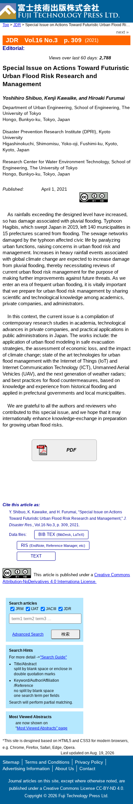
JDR (17, 25)
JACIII (51, 609)
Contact (87, 768)
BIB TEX (61, 534)
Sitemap (11, 762)
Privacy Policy (89, 762)
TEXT (36, 556)
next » (122, 32)
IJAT (34, 609)
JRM (19, 609)
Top (6, 25)
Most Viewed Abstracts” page (42, 728)
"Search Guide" (53, 657)
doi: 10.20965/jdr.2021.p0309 (97, 50)
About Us (64, 768)
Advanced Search (28, 634)
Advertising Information (26, 768)
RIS (53, 545)
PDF (71, 450)
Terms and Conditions (47, 762)
